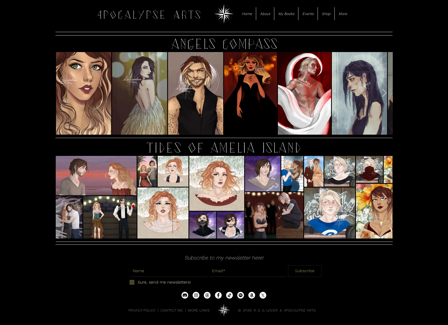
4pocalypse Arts (149, 15)
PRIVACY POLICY (142, 310)
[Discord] (184, 295)
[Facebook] (218, 295)
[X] (263, 295)
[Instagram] (196, 295)
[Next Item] (384, 93)
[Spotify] (240, 295)
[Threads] (207, 295)
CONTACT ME (171, 310)
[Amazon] (251, 295)
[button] (265, 13)
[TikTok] (229, 295)
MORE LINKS (199, 310)
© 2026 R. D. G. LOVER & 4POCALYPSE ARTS (277, 310)
